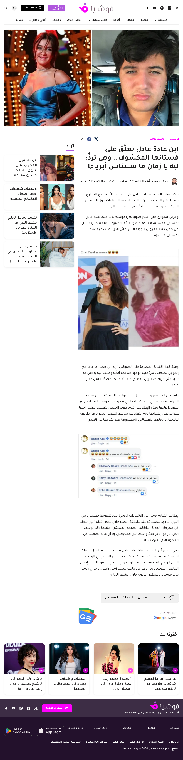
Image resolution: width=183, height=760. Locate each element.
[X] (177, 8)
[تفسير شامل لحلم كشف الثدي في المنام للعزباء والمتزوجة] (57, 226)
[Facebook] (169, 8)
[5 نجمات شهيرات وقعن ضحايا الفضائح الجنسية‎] (57, 197)
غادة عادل (144, 597)
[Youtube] (154, 8)
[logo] (96, 8)
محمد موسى (160, 181)
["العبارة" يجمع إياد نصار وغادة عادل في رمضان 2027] (114, 658)
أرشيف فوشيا (157, 139)
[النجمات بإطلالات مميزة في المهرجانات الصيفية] (69, 658)
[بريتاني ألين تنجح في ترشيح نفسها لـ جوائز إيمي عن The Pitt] (24, 658)
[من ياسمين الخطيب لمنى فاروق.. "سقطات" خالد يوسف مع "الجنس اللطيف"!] (57, 168)
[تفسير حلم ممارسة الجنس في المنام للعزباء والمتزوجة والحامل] (57, 254)
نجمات (160, 597)
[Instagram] (162, 8)
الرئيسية (174, 139)
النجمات (128, 597)
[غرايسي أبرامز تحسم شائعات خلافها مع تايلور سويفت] (158, 658)
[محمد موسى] (174, 181)
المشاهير (111, 597)
